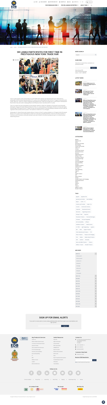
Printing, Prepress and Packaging (82, 179)
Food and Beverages (90, 216)
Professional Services (79, 180)
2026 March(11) (78, 260)
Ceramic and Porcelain (79, 146)
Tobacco (77, 186)
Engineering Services (79, 154)
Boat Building (78, 145)
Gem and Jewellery (79, 162)
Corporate (78, 209)
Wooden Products (79, 188)
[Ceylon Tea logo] (26, 389)
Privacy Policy (37, 379)
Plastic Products (78, 176)
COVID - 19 (83, 201)
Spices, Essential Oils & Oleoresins (38, 347)
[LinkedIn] (47, 373)
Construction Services (79, 150)
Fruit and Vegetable (79, 161)
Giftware (77, 164)
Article (76, 142)
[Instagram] (54, 373)
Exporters (86, 214)
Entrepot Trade (78, 155)
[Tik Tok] (78, 373)
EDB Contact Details (57, 345)
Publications (56, 361)
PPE (76, 175)
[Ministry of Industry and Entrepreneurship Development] (14, 355)
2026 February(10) (79, 258)
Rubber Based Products (89, 237)
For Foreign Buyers (51, 5)
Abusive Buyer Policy (72, 379)
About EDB (83, 5)
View (76, 362)
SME (77, 239)
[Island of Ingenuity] (39, 389)
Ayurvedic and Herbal (79, 143)
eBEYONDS (95, 396)
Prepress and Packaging (89, 234)
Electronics (78, 211)
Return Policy (55, 379)
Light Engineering (78, 169)
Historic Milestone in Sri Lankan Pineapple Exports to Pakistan (89, 84)
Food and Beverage (79, 158)
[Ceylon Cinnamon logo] (32, 389)
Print (77, 237)
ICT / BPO (77, 168)
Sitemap (81, 379)
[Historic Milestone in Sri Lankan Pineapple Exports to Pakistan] (78, 83)
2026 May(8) (78, 265)
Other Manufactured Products (82, 232)
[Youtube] (62, 373)
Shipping (63, 379)
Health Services (78, 166)
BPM (32, 357)
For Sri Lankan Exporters (69, 5)
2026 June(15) (78, 268)
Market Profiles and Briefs (58, 351)
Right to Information (57, 341)
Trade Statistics (56, 363)
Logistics (77, 171)
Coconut (77, 149)
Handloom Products (79, 165)
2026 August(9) (78, 273)
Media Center (56, 353)
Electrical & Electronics (36, 363)
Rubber (76, 181)
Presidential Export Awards (58, 359)
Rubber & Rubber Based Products (38, 341)
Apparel (76, 139)
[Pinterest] (70, 373)
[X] (39, 373)
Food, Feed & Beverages (36, 349)
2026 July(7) (78, 270)
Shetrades (87, 239)
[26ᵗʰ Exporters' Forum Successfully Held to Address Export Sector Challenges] (78, 91)
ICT (32, 355)
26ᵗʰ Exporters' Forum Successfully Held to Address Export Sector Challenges (88, 92)
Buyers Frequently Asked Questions (60, 357)
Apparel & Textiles (35, 345)
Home (11, 47)
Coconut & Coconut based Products (38, 343)
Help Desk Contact (80, 354)
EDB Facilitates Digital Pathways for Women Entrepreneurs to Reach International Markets (89, 129)
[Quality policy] (23, 338)
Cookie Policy (46, 379)
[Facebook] (31, 373)
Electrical (77, 153)
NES (76, 172)
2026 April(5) (78, 263)
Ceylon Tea (77, 147)
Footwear (77, 160)
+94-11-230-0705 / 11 (81, 344)
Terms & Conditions (27, 379)
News (15, 47)
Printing (76, 177)
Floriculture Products (79, 157)
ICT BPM (78, 227)
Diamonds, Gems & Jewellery (37, 351)
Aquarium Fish (78, 140)
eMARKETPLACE (56, 347)
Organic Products (78, 173)
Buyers (77, 201)
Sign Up (93, 67)
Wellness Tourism (78, 187)
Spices (76, 184)
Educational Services (79, 151)
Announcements (56, 343)
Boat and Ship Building (36, 353)
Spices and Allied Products (81, 242)
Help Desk (55, 339)
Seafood (77, 183)
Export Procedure (57, 349)
